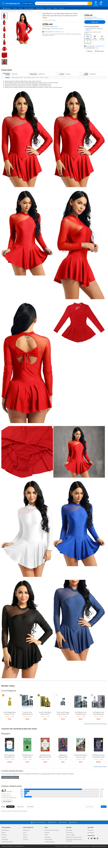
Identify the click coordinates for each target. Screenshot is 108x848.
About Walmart (5, 830)
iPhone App (90, 830)
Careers (55, 8)
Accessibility (48, 837)
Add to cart (94, 22)
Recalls (46, 835)
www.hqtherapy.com (58, 31)
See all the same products (100, 766)
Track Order (64, 822)
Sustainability (5, 839)
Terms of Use (69, 830)
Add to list (89, 51)
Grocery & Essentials (29, 8)
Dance (30, 11)
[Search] (90, 3)
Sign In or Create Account (39, 822)
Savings (20, 8)
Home (2, 11)
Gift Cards (25, 839)
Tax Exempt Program (49, 842)
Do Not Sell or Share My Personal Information (80, 846)
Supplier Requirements (7, 842)
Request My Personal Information (74, 837)
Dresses (46, 77)
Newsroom (4, 835)
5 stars (21, 789)
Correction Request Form (10, 777)
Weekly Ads (74, 822)
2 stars (21, 794)
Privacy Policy (69, 832)
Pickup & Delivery (40, 8)
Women (41, 77)
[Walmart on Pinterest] (98, 838)
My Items (61, 8)
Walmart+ (25, 837)
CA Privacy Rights (70, 835)
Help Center (53, 822)
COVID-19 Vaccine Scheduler (52, 830)
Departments (7, 8)
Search (103, 806)
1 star (22, 796)
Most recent (10, 806)
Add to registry (100, 51)
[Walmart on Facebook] (88, 838)
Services (15, 8)
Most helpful (30, 806)
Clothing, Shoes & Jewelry (10, 11)
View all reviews (7, 801)
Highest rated (20, 806)
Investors (4, 837)
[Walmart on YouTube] (95, 838)
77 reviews (53, 20)
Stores (24, 832)
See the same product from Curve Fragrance (95, 723)
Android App (91, 832)
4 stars (21, 791)
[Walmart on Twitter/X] (91, 838)
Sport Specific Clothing (22, 11)
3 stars (21, 793)
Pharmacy (49, 8)
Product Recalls (48, 839)
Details (96, 47)
